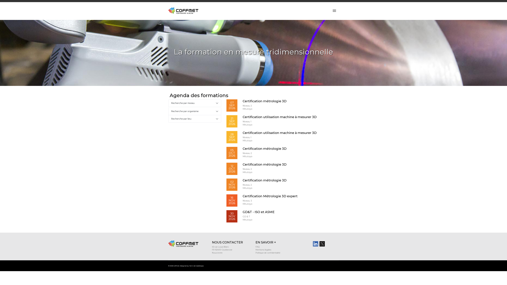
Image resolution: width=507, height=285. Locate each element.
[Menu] (334, 11)
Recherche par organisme (185, 111)
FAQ (257, 247)
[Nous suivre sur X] (329, 243)
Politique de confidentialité (267, 253)
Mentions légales (263, 250)
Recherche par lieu (181, 119)
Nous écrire (217, 253)
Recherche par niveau (183, 103)
